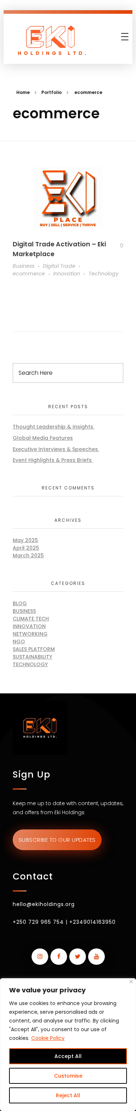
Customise (68, 1075)
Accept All (68, 1056)
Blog (20, 603)
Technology (103, 273)
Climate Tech (31, 618)
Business (23, 266)
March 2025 (28, 555)
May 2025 (25, 540)
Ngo (19, 641)
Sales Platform (34, 649)
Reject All (68, 1095)
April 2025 (26, 548)
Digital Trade (59, 266)
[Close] (131, 981)
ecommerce (29, 273)
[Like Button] (116, 245)
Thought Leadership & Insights (54, 426)
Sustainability (32, 656)
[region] (68, 1044)
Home (23, 92)
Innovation (66, 273)
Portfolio (51, 92)
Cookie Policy (48, 1038)
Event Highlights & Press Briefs (53, 460)
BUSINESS (24, 611)
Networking (30, 634)
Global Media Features (43, 438)
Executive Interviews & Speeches (56, 449)
